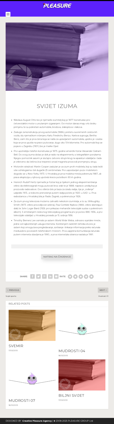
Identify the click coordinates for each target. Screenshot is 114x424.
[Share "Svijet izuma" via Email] (56, 276)
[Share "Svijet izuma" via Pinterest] (44, 276)
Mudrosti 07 (22, 400)
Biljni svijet (71, 395)
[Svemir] (32, 325)
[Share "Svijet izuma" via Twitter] (38, 276)
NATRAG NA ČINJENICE (57, 256)
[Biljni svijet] (81, 375)
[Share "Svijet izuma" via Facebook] (32, 276)
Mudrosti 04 (71, 351)
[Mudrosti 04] (81, 328)
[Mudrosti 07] (32, 377)
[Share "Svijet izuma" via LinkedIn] (50, 276)
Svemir (16, 346)
